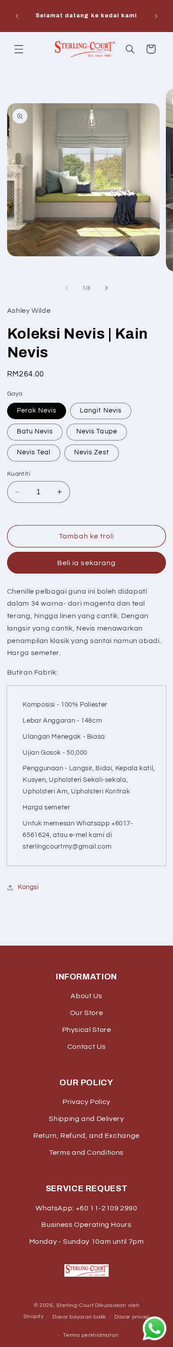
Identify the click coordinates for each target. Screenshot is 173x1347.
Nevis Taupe (96, 431)
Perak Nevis (37, 410)
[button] (18, 49)
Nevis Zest (91, 452)
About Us (86, 995)
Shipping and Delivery (86, 1118)
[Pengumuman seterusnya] (156, 16)
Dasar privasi (131, 1317)
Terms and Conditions (86, 1152)
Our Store (86, 1012)
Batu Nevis (35, 431)
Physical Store (86, 1029)
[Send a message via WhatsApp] (155, 1329)
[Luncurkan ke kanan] (106, 288)
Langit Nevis (101, 410)
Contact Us (86, 1046)
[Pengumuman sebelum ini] (17, 16)
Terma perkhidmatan (90, 1335)
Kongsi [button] (28, 887)
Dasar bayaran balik (79, 1317)
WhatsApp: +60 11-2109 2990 (86, 1208)
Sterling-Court (75, 1305)
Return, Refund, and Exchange (86, 1135)
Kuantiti (18, 474)
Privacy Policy (86, 1101)
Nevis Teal (34, 452)
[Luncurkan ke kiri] (66, 288)
